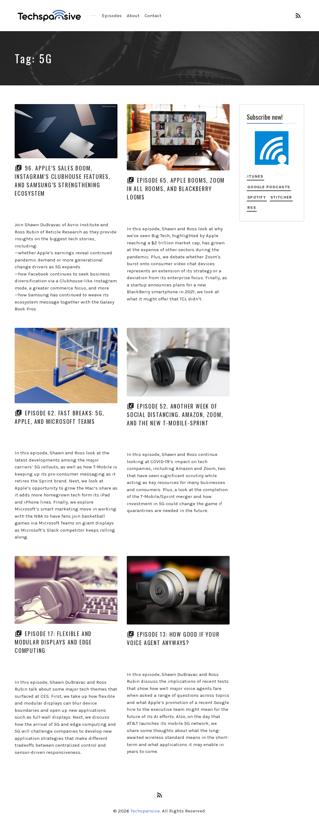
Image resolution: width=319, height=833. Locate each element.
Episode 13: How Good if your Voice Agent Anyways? (173, 638)
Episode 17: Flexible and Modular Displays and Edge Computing (53, 642)
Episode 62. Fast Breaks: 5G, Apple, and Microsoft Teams (59, 417)
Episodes (112, 15)
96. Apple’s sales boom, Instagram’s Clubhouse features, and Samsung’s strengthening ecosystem (63, 180)
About (133, 15)
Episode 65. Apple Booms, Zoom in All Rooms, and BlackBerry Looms (176, 188)
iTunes (255, 176)
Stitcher (281, 197)
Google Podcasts (268, 186)
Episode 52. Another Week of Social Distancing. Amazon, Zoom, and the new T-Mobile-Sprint (175, 414)
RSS (251, 207)
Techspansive (145, 811)
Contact (153, 15)
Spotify (256, 197)
